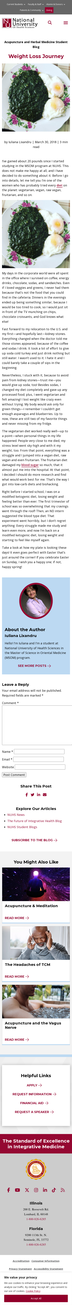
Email (7, 759)
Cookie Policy (33, 1291)
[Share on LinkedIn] (38, 795)
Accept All (36, 1298)
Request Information (32, 1094)
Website (8, 767)
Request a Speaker (32, 1112)
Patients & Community (30, 10)
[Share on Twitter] (32, 795)
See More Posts (32, 666)
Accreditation (21, 1261)
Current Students (15, 4)
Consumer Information (45, 1261)
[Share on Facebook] (27, 795)
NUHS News (16, 815)
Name (7, 752)
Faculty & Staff (34, 4)
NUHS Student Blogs (22, 827)
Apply (32, 1085)
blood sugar (30, 465)
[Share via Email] (45, 795)
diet (59, 185)
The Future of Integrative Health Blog (34, 821)
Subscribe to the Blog (32, 840)
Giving (49, 10)
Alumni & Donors (54, 4)
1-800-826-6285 (36, 1219)
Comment (10, 703)
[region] (36, 1288)
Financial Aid (32, 1103)
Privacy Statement (20, 1268)
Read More (14, 918)
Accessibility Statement (48, 1268)
